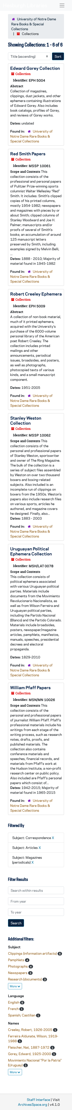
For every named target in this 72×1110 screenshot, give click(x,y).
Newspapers (18, 972)
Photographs (18, 966)
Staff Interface (38, 1099)
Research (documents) (25, 979)
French (13, 1008)
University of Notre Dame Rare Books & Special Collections (33, 24)
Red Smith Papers (27, 153)
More (13, 986)
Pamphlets (16, 960)
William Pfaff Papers (30, 687)
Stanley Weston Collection (25, 420)
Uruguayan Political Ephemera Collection (31, 551)
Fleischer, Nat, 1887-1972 (29, 1047)
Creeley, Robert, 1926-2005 (30, 1029)
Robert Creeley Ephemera (36, 294)
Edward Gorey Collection (35, 68)
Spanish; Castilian (22, 1015)
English (14, 1002)
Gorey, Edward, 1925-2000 (30, 1053)
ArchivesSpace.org (32, 1104)
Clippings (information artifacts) (33, 953)
